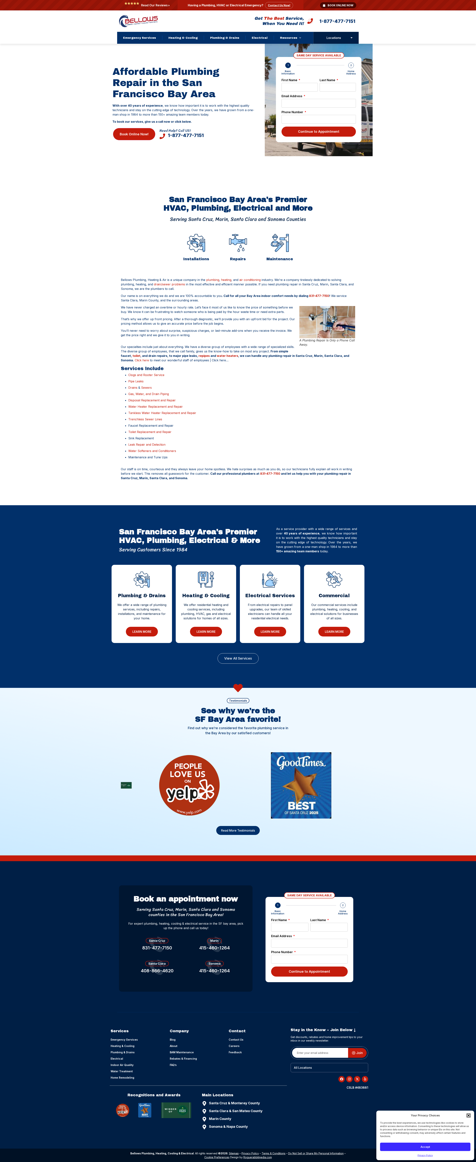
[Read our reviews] (169, 5)
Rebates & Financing (183, 1058)
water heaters (227, 356)
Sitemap (234, 1153)
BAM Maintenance (182, 1052)
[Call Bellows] (310, 22)
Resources (288, 37)
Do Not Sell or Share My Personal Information (316, 1153)
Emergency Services (139, 37)
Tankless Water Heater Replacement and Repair (162, 413)
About (173, 1046)
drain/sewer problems (169, 284)
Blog (173, 1039)
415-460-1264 (214, 948)
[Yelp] (189, 785)
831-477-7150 (319, 296)
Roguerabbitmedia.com (257, 1157)
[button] (468, 1115)
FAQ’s (173, 1065)
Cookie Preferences (216, 1157)
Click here (142, 360)
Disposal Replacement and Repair (152, 400)
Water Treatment (122, 1071)
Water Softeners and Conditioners (152, 451)
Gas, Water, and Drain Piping (148, 394)
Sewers (146, 387)
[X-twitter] (357, 1079)
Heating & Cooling (183, 37)
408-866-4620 (157, 970)
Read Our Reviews (154, 5)
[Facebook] (341, 1079)
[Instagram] (349, 1079)
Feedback (235, 1052)
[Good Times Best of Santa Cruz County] (301, 785)
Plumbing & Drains (224, 37)
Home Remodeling (122, 1077)
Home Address (351, 72)
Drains (132, 387)
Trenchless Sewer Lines (145, 419)
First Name (290, 80)
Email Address (292, 96)
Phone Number (293, 112)
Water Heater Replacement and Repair (155, 406)
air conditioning (250, 280)
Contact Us (236, 1039)
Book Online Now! (134, 134)
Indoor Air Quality (122, 1065)
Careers (234, 1046)
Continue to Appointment (318, 131)
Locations (334, 38)
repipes (204, 356)
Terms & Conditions (273, 1153)
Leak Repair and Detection (146, 444)
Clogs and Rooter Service (146, 375)
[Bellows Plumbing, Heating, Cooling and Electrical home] (138, 21)
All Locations (303, 1067)
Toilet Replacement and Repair (149, 432)
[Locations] (351, 37)
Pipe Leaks (136, 381)
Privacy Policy (425, 1155)
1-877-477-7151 (337, 21)
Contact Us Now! (279, 5)
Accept (425, 1147)
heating (226, 280)
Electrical (260, 37)
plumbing (212, 280)
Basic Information (288, 72)
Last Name (328, 80)
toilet (136, 356)
